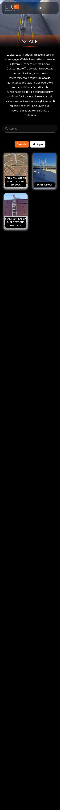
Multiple (38, 144)
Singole (21, 144)
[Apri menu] (53, 8)
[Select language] (43, 8)
